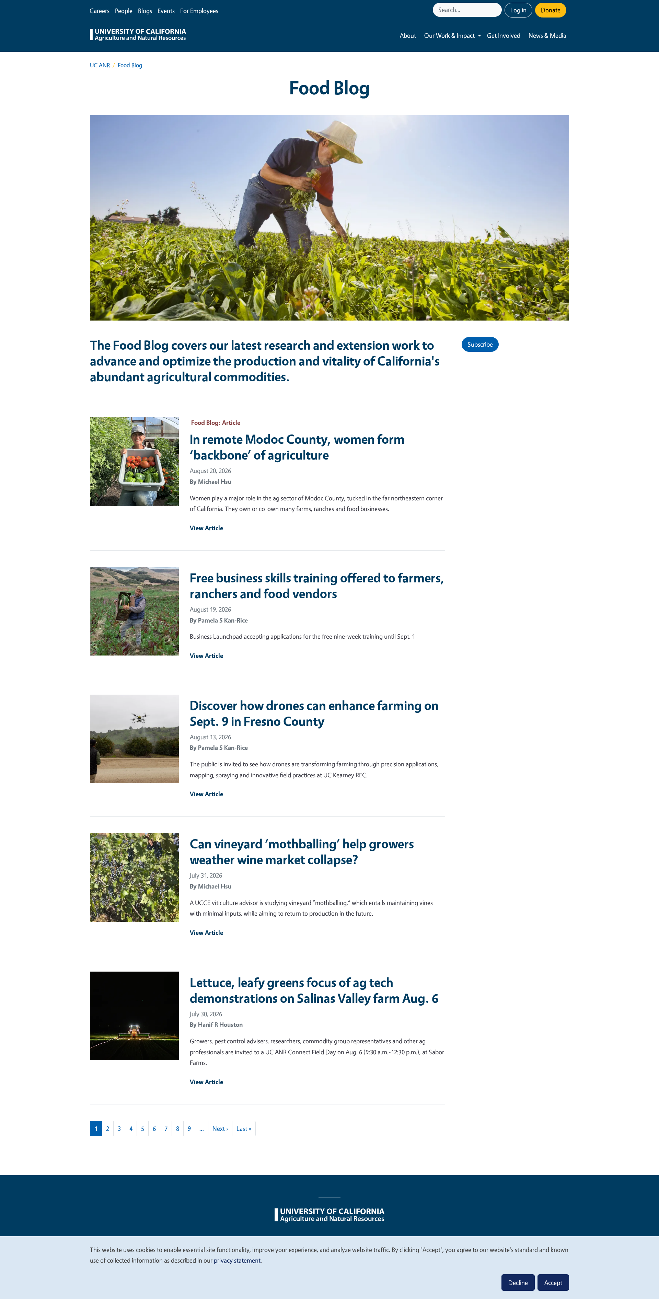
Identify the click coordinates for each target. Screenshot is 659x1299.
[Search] (497, 10)
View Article (206, 528)
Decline (518, 1282)
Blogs (145, 11)
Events (166, 11)
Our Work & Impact (449, 35)
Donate (550, 10)
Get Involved (503, 35)
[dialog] (329, 1267)
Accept (553, 1282)
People (123, 11)
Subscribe (480, 344)
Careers (99, 11)
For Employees (199, 11)
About (408, 35)
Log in (518, 10)
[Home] (138, 36)
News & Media (547, 35)
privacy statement (237, 1260)
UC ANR (100, 65)
